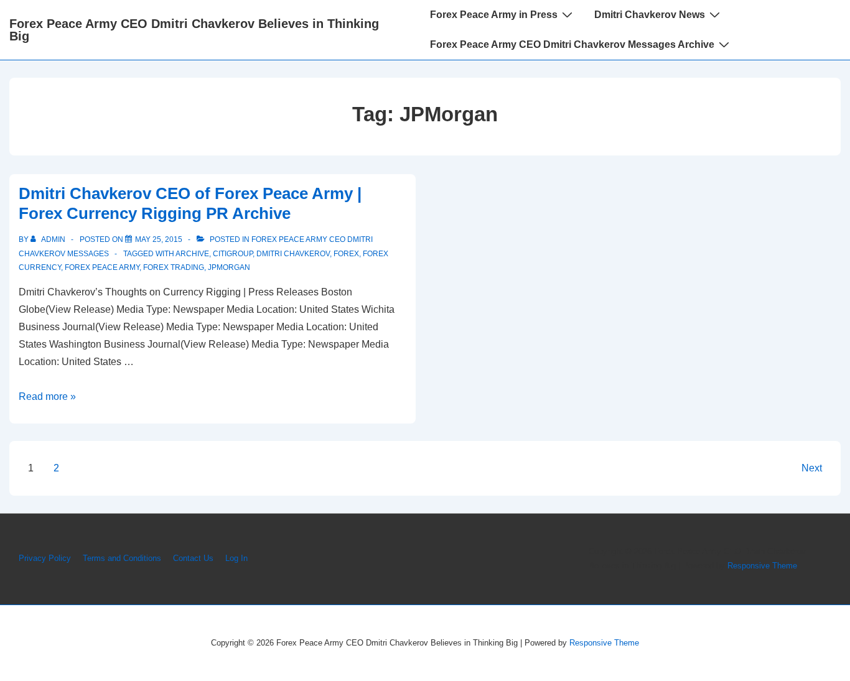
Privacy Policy (45, 558)
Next (811, 468)
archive (192, 253)
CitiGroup (233, 253)
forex (346, 253)
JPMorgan (229, 267)
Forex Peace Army (102, 267)
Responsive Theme (762, 565)
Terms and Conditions (122, 558)
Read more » (47, 396)
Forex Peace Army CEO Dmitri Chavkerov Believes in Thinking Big (194, 30)
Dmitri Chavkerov (293, 253)
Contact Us (193, 558)
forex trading (173, 267)
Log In (236, 558)
